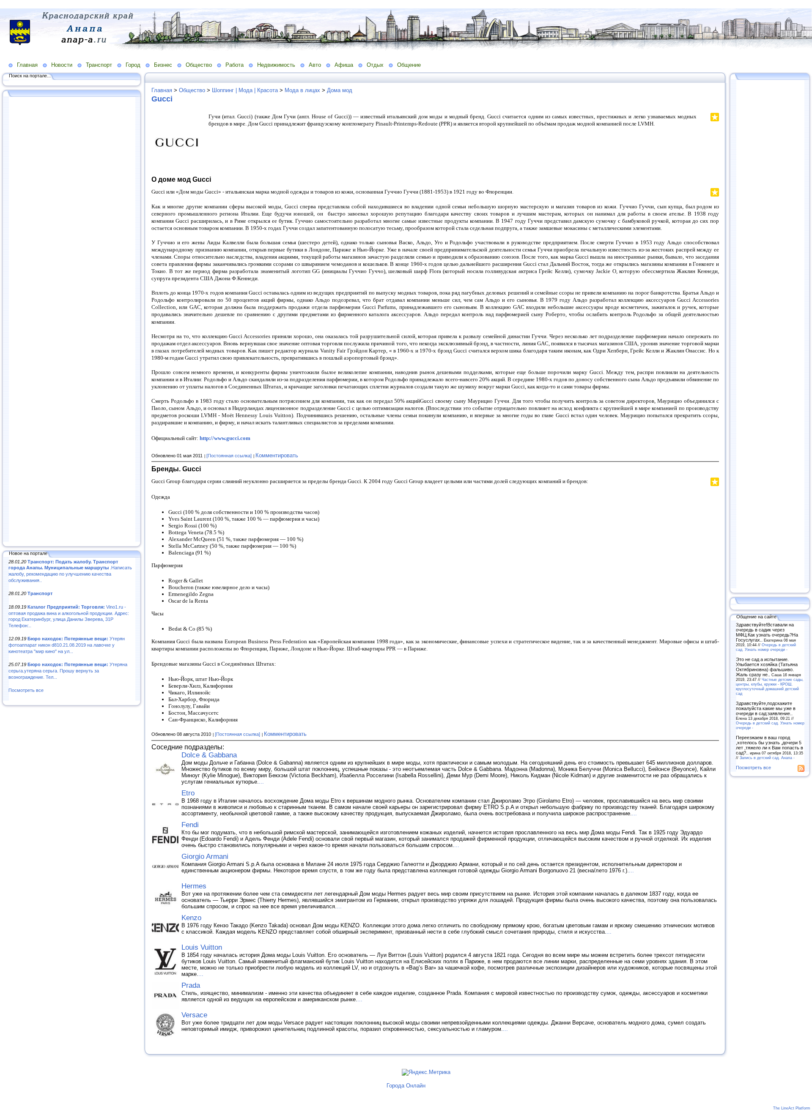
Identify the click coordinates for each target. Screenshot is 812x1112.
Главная (27, 65)
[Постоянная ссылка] (229, 455)
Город (133, 65)
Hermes (193, 886)
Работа (234, 65)
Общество (199, 65)
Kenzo (191, 918)
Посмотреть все (26, 690)
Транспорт (99, 65)
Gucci (162, 99)
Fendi (190, 825)
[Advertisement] (71, 320)
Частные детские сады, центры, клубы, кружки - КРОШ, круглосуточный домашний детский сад (770, 686)
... (261, 782)
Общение (409, 65)
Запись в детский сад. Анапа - (767, 757)
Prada (190, 985)
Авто (315, 65)
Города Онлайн (406, 1085)
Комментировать (276, 455)
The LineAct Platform (791, 1108)
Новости (61, 65)
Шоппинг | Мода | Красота (245, 90)
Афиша (344, 65)
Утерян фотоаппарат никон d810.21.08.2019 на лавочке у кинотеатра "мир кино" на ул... (66, 644)
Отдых (375, 65)
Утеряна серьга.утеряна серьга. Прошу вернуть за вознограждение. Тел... (67, 670)
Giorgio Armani (204, 856)
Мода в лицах (302, 90)
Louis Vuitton (201, 947)
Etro (188, 793)
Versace (194, 1015)
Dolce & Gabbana (209, 755)
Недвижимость (276, 65)
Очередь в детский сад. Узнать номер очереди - (766, 647)
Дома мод (339, 90)
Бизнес (163, 65)
